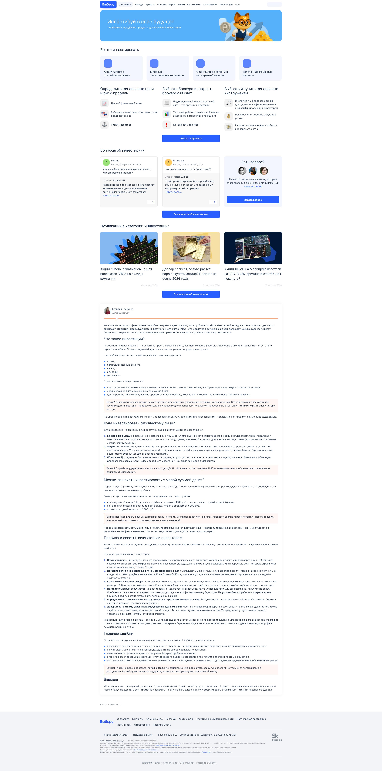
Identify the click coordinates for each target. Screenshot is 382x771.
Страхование (210, 4)
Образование (142, 724)
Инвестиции (226, 4)
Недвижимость (162, 724)
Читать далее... (111, 195)
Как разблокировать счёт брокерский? (188, 169)
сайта (189, 718)
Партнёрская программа (251, 718)
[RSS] (125, 762)
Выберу (103, 704)
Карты (172, 4)
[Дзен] (119, 762)
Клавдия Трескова (118, 310)
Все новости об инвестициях (191, 294)
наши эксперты (253, 186)
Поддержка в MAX (142, 735)
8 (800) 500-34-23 (167, 735)
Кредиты (150, 4)
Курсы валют (194, 4)
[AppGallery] (276, 763)
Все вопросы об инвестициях (191, 214)
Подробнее (206, 752)
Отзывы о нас (154, 718)
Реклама (171, 718)
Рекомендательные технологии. (146, 750)
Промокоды (124, 724)
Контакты (137, 718)
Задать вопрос (253, 199)
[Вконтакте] (101, 762)
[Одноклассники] (107, 762)
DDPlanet (211, 762)
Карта (182, 718)
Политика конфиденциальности (215, 718)
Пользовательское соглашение (167, 745)
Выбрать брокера (191, 138)
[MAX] (113, 762)
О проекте (123, 718)
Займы (181, 4)
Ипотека (161, 4)
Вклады (139, 4)
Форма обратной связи (115, 735)
